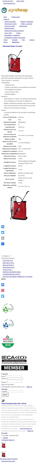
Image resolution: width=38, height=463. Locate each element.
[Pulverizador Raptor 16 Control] (19, 205)
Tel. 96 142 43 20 (8, 260)
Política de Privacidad (7, 384)
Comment (4, 391)
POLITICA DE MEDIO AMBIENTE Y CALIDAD (17, 276)
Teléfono (4, 378)
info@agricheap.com (9, 3)
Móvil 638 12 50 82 (8, 263)
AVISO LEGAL (7, 269)
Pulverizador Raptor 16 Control (12, 46)
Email (3, 376)
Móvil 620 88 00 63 (8, 265)
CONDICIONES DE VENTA (11, 274)
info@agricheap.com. (26, 428)
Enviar (5, 394)
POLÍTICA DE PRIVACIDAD (12, 272)
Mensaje (4, 382)
